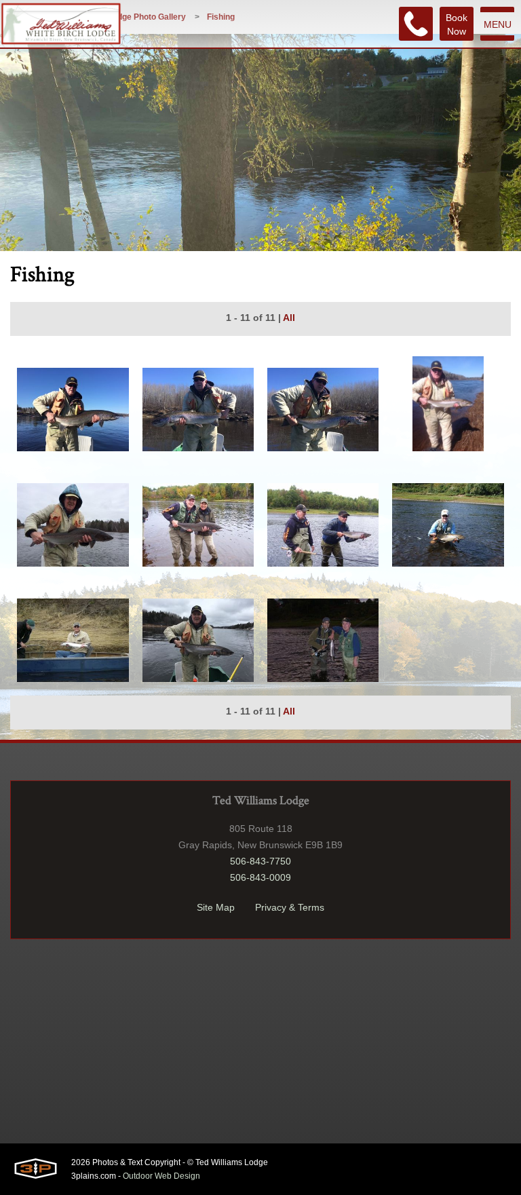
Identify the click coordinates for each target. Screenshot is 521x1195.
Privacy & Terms (289, 907)
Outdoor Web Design (161, 1176)
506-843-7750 (260, 861)
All (289, 317)
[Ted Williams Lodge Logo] (61, 24)
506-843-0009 (260, 877)
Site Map (216, 907)
